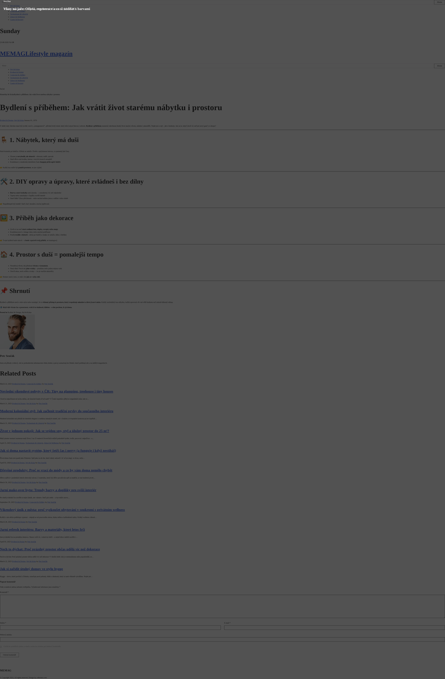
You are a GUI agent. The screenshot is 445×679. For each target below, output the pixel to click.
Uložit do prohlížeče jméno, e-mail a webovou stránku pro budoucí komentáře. (32, 646)
